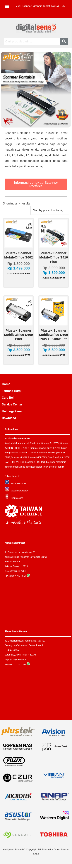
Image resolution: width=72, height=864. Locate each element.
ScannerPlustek (18, 483)
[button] (7, 6)
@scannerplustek (19, 490)
